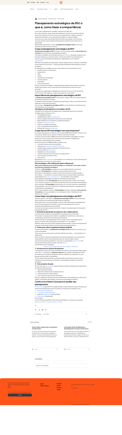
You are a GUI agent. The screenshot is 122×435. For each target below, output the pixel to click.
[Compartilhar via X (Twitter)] (39, 309)
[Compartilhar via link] (46, 309)
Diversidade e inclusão (42, 9)
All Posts (32, 9)
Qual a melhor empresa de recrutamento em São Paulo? (44, 328)
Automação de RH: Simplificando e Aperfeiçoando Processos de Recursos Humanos (76, 328)
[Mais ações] (86, 19)
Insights (56, 9)
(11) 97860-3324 (74, 388)
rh (50, 9)
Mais (77, 9)
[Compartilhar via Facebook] (35, 309)
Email (9, 387)
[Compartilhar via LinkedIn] (42, 309)
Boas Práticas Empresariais (66, 9)
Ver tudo (90, 322)
